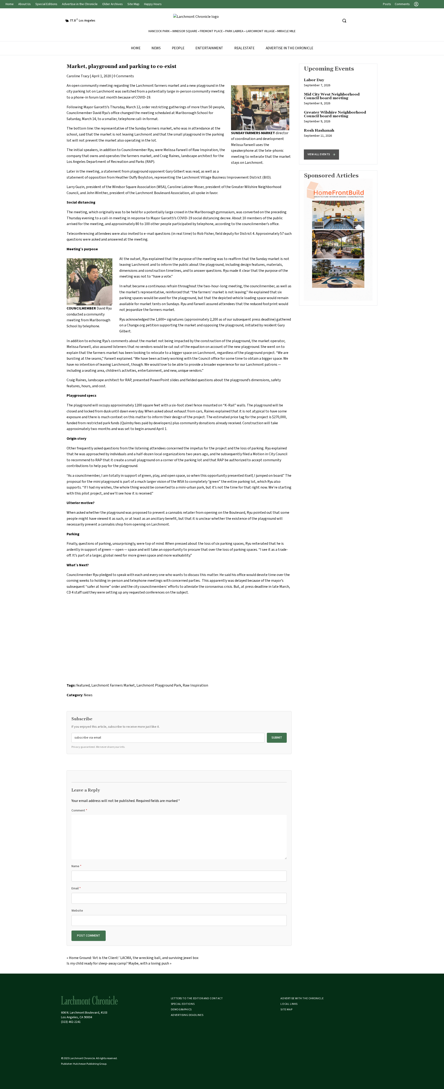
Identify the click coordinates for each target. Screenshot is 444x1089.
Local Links (289, 1004)
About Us (24, 4)
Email (76, 888)
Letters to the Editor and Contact (197, 998)
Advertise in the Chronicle (80, 4)
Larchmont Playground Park (158, 685)
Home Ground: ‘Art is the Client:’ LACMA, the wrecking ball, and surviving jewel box (133, 957)
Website (77, 910)
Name (76, 866)
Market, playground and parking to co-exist (121, 67)
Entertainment (209, 48)
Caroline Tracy (78, 76)
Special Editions (46, 4)
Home (10, 4)
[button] (321, 154)
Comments (402, 4)
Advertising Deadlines (187, 1015)
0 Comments (124, 76)
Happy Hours (153, 4)
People (178, 48)
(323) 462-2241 (71, 1022)
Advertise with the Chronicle (302, 998)
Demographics (181, 1010)
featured (83, 685)
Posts (387, 4)
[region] (338, 114)
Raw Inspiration (205, 149)
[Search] (344, 20)
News (155, 48)
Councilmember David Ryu (87, 112)
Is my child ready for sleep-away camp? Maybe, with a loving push (118, 963)
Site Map (133, 4)
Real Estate (244, 48)
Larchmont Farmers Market (113, 685)
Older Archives (112, 4)
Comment (79, 810)
